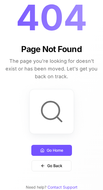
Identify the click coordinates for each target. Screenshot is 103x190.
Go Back (54, 165)
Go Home (55, 150)
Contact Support (62, 187)
